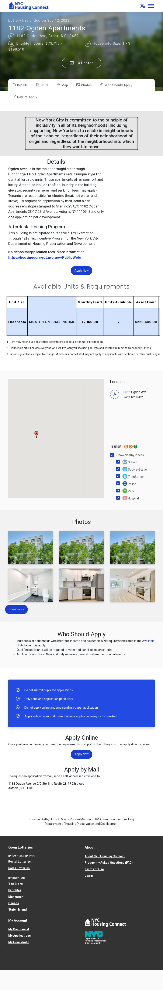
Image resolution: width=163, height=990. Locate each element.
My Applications (19, 935)
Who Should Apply (118, 85)
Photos (86, 85)
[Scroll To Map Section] (11, 36)
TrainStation (136, 476)
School (132, 462)
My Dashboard (18, 929)
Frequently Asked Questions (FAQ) (109, 862)
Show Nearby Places (130, 455)
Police (131, 484)
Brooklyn (14, 890)
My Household (18, 942)
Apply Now (81, 270)
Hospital (133, 498)
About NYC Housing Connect (105, 856)
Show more (16, 609)
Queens (13, 903)
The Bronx (15, 884)
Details (22, 85)
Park (130, 491)
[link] (28, 6)
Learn (89, 875)
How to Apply (26, 97)
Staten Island (17, 909)
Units (44, 85)
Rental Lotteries (19, 861)
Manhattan (15, 896)
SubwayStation (138, 469)
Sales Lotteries (19, 868)
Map (64, 85)
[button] (143, 5)
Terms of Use (94, 869)
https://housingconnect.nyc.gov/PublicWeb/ (44, 257)
